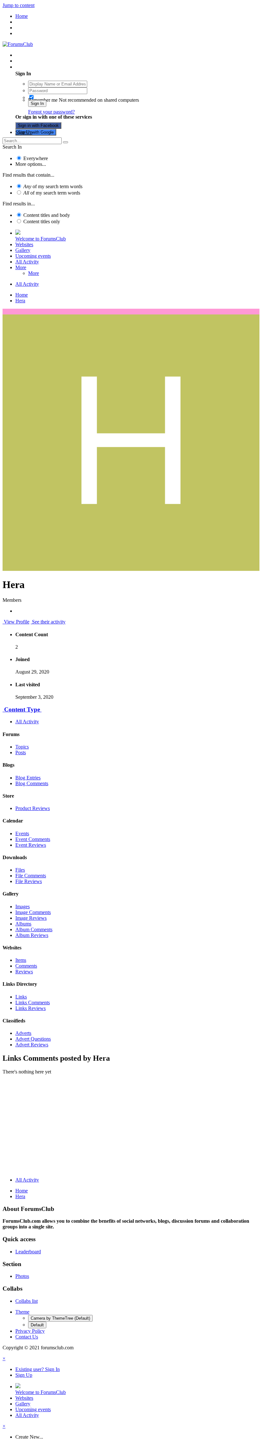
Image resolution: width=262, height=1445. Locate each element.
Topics (22, 746)
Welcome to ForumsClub (40, 238)
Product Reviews (32, 808)
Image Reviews (31, 918)
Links (21, 996)
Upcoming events (33, 256)
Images (22, 906)
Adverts (23, 1033)
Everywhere (35, 158)
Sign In (37, 103)
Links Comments (32, 1002)
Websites (24, 244)
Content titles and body (46, 215)
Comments (26, 966)
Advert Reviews (31, 1044)
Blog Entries (28, 777)
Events (22, 833)
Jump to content (19, 5)
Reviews (24, 971)
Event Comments (32, 839)
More (20, 267)
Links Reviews (30, 1008)
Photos (22, 1276)
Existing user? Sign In (38, 67)
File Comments (30, 875)
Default (37, 1325)
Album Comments (33, 929)
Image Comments (33, 912)
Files (20, 870)
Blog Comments (31, 783)
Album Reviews (31, 935)
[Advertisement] (131, 1127)
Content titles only (41, 221)
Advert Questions (33, 1039)
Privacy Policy (30, 1331)
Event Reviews (30, 845)
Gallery (22, 250)
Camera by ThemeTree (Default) (60, 1318)
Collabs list (26, 1301)
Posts (20, 752)
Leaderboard (28, 1251)
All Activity (27, 261)
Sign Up (23, 132)
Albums (23, 923)
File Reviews (28, 881)
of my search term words (52, 186)
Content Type (22, 709)
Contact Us (26, 1336)
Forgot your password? (51, 111)
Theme (22, 1312)
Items (20, 960)
